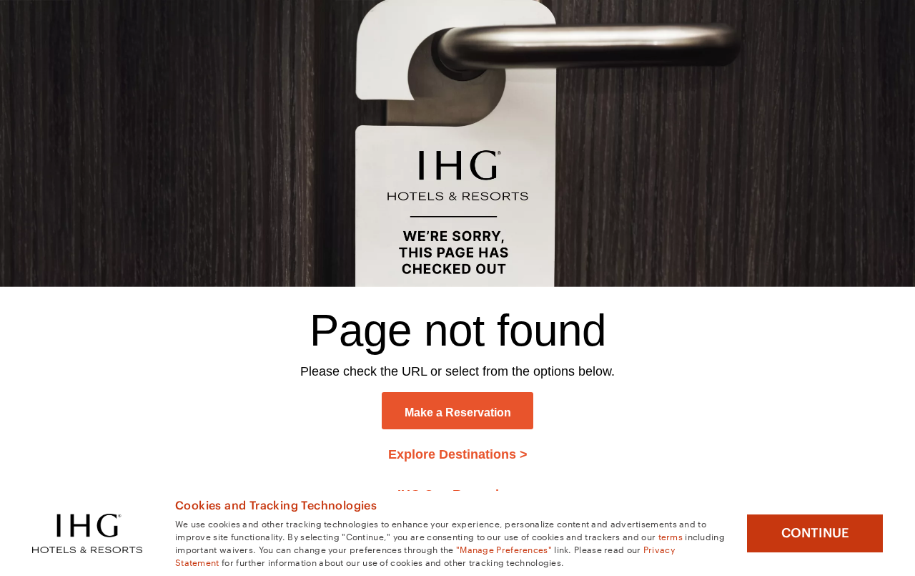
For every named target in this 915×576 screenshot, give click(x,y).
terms (670, 535)
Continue (815, 533)
